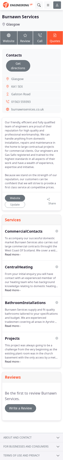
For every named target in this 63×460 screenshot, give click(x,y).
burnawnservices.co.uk (27, 109)
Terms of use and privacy (21, 455)
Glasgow (13, 24)
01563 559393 (21, 102)
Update (15, 204)
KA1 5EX (17, 86)
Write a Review (20, 408)
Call (40, 41)
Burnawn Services (20, 16)
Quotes (55, 41)
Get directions (18, 65)
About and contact (17, 437)
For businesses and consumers (26, 446)
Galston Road (20, 94)
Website (8, 41)
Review (25, 41)
